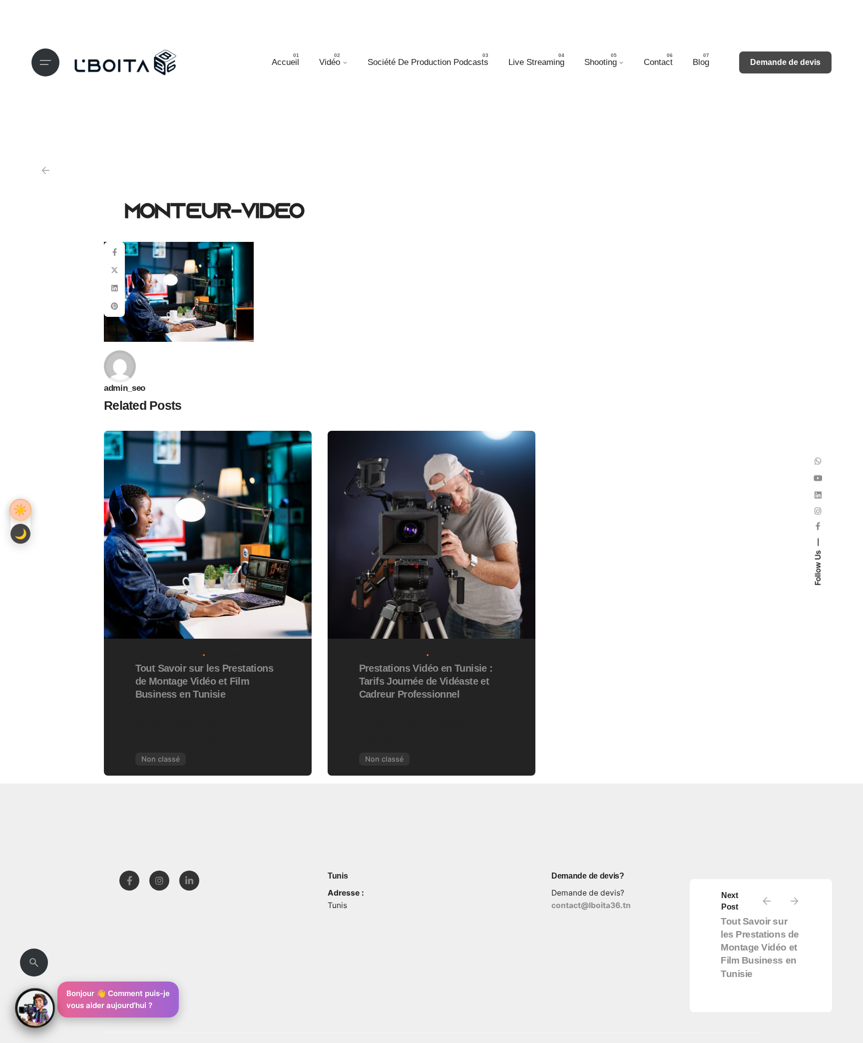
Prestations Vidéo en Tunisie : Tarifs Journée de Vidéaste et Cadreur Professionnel (426, 681)
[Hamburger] (45, 62)
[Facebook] (129, 881)
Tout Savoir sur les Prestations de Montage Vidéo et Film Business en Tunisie (760, 947)
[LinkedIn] (189, 881)
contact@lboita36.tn (591, 905)
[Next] (795, 901)
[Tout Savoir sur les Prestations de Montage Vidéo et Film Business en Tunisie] (208, 535)
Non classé (160, 759)
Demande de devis (785, 62)
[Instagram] (159, 881)
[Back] (45, 170)
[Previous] (767, 901)
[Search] (34, 963)
